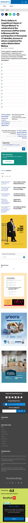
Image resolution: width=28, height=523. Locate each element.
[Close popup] (23, 506)
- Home (2, 429)
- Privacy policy (4, 445)
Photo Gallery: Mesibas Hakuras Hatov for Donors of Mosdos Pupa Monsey (9, 132)
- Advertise (3, 441)
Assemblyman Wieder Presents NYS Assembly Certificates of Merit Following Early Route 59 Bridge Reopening (13, 469)
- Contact (3, 443)
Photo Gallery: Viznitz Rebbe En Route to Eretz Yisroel (19, 183)
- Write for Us (4, 438)
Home (2, 10)
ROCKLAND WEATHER (13, 6)
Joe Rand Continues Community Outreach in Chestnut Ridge (19, 195)
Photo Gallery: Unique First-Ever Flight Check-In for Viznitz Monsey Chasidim (13, 460)
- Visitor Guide (4, 434)
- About (3, 436)
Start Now (8, 161)
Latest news (8, 176)
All (2, 176)
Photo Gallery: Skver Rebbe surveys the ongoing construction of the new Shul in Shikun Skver (19, 117)
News (7, 10)
